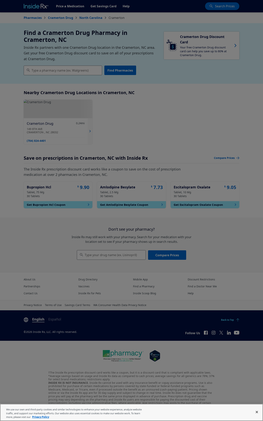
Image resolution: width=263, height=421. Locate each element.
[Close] (257, 412)
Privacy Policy (40, 417)
